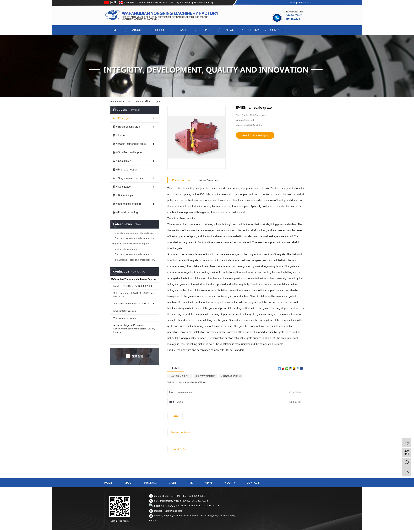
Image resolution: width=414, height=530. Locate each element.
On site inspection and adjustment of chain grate (136, 254)
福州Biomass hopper (125, 169)
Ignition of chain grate (126, 249)
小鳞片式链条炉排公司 (231, 376)
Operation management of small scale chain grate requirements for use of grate (136, 233)
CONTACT (276, 30)
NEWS (230, 30)
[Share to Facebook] (301, 368)
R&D (207, 30)
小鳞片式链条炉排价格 (179, 376)
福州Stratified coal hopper (127, 152)
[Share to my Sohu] (294, 368)
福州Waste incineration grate (129, 143)
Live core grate (184, 392)
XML (307, 2)
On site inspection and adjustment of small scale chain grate (136, 238)
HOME (113, 30)
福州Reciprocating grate (127, 126)
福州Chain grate (153, 101)
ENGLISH (128, 2)
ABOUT (137, 30)
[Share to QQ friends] (290, 368)
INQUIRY (253, 30)
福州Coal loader (122, 186)
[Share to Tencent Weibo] (298, 368)
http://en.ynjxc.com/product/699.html (190, 382)
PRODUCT (160, 30)
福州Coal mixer (122, 161)
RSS (301, 2)
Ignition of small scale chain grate (132, 243)
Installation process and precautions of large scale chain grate (136, 259)
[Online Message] (406, 462)
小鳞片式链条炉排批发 (205, 376)
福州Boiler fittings (123, 195)
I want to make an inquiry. (255, 135)
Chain (180, 401)
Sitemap (293, 2)
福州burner (119, 135)
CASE (183, 30)
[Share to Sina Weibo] (283, 368)
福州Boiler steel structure (127, 203)
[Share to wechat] (286, 368)
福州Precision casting (125, 212)
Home (138, 101)
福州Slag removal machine (128, 178)
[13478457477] (406, 442)
